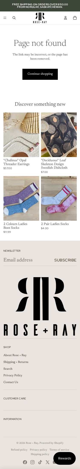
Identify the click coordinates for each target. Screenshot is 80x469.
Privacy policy (38, 450)
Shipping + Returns (15, 362)
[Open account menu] (65, 17)
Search (7, 369)
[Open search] (14, 17)
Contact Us (10, 382)
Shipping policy (40, 454)
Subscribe (65, 260)
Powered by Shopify (51, 443)
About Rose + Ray (15, 355)
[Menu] (5, 18)
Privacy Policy (12, 375)
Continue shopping (40, 74)
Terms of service (59, 450)
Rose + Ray (32, 443)
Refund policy (19, 450)
